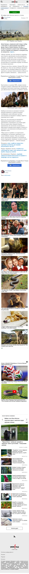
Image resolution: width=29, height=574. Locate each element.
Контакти (3, 559)
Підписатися (16, 80)
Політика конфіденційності (7, 552)
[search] (1, 1)
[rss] (14, 536)
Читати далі (14, 528)
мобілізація (7, 175)
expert (12, 52)
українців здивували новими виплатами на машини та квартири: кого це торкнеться (13, 155)
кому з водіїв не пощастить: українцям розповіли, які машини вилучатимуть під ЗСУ (12, 144)
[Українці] (14, 1)
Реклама (3, 554)
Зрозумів (15, 12)
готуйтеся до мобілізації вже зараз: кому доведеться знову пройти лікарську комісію (14, 150)
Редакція (3, 556)
